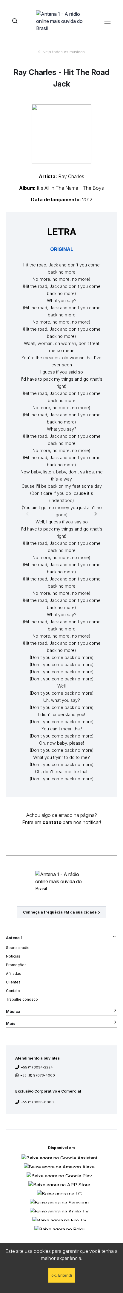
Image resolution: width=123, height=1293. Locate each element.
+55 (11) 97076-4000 (37, 1075)
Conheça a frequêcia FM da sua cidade (60, 912)
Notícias (13, 956)
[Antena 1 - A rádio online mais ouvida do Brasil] (61, 20)
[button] (61, 134)
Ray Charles (71, 176)
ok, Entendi (61, 1275)
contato (51, 822)
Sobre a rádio (18, 947)
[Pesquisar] (15, 21)
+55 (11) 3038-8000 (37, 1102)
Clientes (13, 982)
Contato (13, 990)
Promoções (16, 965)
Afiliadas (13, 973)
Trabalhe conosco (22, 999)
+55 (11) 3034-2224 (37, 1067)
